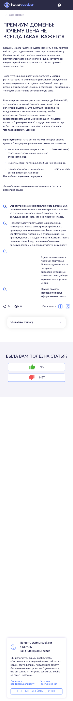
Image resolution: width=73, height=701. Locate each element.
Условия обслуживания (49, 682)
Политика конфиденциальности (23, 682)
